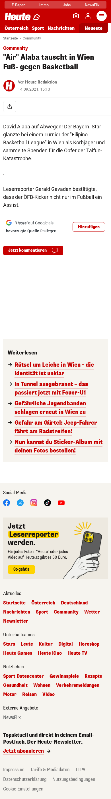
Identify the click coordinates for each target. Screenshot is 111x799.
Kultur (46, 644)
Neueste (93, 28)
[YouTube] (61, 502)
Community (32, 38)
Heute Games (17, 653)
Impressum (13, 770)
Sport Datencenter (23, 676)
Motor (10, 694)
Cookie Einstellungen (23, 789)
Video (48, 694)
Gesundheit (15, 685)
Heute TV (77, 653)
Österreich (16, 28)
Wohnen (41, 685)
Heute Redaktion (41, 82)
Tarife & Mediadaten (49, 770)
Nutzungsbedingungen (73, 779)
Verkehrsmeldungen (77, 685)
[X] (20, 502)
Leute (27, 644)
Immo (44, 5)
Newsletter (15, 621)
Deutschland (74, 603)
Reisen (29, 694)
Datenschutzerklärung (25, 779)
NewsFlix (92, 5)
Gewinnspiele (64, 676)
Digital (65, 644)
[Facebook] (6, 502)
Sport (38, 28)
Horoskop (89, 644)
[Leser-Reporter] (76, 15)
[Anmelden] (88, 15)
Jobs (67, 5)
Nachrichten (16, 612)
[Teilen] (9, 106)
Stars (9, 644)
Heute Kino (50, 653)
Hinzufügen (89, 227)
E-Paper (18, 5)
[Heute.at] (18, 16)
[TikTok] (47, 502)
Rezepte (93, 676)
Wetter (92, 612)
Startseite (10, 38)
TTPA (80, 770)
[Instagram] (33, 502)
